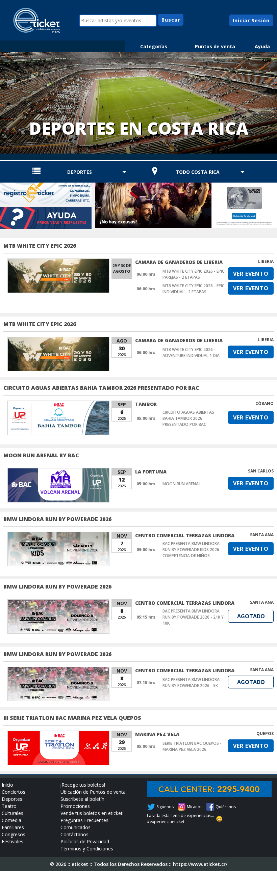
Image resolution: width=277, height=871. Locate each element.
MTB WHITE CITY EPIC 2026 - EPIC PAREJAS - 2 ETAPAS (193, 274)
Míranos (194, 807)
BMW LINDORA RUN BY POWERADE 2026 (57, 519)
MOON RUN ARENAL (181, 484)
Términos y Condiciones (86, 848)
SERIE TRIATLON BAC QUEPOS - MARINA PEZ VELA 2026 (192, 746)
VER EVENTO (251, 273)
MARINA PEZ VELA (157, 734)
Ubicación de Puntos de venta (93, 792)
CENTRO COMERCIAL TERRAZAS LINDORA (184, 535)
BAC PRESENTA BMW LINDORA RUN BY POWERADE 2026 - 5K (191, 682)
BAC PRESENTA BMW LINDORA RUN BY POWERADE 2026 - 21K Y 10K (193, 617)
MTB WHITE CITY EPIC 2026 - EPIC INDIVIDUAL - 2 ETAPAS (193, 289)
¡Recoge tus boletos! (82, 785)
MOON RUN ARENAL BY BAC (41, 455)
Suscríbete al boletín (82, 799)
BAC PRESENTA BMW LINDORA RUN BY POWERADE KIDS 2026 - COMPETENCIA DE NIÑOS (192, 550)
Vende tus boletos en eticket (91, 813)
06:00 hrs (145, 274)
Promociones (75, 806)
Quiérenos (226, 807)
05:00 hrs (145, 418)
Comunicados (75, 827)
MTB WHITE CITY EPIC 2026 (39, 245)
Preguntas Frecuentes (84, 820)
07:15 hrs (145, 682)
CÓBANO (264, 403)
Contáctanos (74, 834)
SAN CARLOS (261, 471)
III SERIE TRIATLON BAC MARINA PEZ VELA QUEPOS (72, 718)
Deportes (12, 799)
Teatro (9, 806)
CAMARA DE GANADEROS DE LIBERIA (179, 262)
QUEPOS (265, 733)
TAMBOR (146, 404)
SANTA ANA (262, 535)
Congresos (13, 834)
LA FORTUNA (151, 471)
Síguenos (165, 807)
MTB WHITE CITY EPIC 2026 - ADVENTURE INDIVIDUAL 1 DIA (191, 352)
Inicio (7, 785)
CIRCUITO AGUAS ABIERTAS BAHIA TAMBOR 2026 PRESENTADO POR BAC (101, 387)
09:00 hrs (145, 549)
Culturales (12, 813)
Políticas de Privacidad (84, 841)
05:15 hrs (145, 617)
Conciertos (13, 792)
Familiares (13, 827)
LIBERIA (266, 261)
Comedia (11, 820)
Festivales (12, 841)
